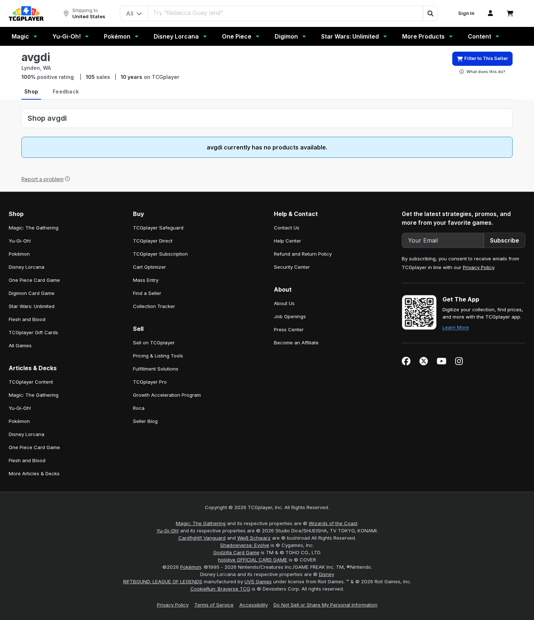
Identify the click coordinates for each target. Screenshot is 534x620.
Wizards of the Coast (333, 523)
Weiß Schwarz (254, 538)
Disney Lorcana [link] (26, 267)
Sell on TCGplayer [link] (154, 342)
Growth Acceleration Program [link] (167, 395)
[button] (430, 13)
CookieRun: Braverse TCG (220, 589)
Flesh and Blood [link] (27, 319)
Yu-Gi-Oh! (66, 36)
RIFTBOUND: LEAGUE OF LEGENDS (162, 581)
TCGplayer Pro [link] (150, 382)
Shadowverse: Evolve (244, 545)
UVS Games (258, 581)
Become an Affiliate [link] (296, 342)
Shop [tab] (31, 91)
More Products (423, 36)
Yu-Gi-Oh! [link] (20, 241)
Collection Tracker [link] (154, 306)
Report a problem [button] (42, 179)
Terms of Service (214, 605)
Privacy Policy (478, 267)
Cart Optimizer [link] (149, 267)
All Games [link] (20, 345)
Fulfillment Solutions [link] (155, 369)
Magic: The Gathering (201, 523)
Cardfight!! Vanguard (202, 538)
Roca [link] (139, 408)
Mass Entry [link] (145, 280)
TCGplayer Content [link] (31, 382)
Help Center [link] (287, 241)
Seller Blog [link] (145, 421)
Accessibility (253, 605)
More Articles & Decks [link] (34, 473)
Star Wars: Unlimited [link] (31, 306)
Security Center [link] (292, 267)
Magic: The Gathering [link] (33, 228)
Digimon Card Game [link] (31, 293)
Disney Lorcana (176, 36)
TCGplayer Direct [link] (153, 241)
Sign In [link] (466, 13)
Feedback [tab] (66, 91)
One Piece (236, 36)
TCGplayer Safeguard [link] (158, 228)
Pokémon (117, 36)
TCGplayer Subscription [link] (160, 254)
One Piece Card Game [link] (34, 280)
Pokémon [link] (19, 254)
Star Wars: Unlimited (350, 36)
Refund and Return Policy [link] (303, 254)
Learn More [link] (455, 327)
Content (479, 36)
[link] (26, 13)
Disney (326, 574)
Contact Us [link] (286, 228)
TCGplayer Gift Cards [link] (33, 332)
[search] (285, 13)
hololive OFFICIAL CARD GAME (252, 560)
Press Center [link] (289, 329)
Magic (20, 36)
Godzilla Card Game (236, 552)
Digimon (286, 36)
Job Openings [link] (290, 316)
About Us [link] (284, 303)
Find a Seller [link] (147, 293)
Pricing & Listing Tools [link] (158, 356)
